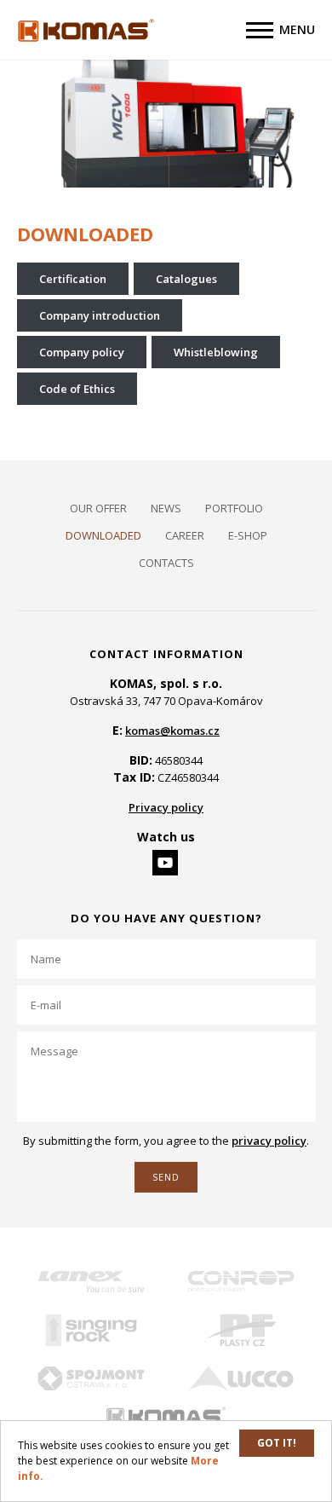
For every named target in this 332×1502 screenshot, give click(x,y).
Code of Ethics (77, 388)
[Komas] (166, 1416)
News (166, 508)
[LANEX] (92, 1282)
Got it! (276, 1443)
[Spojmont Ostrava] (92, 1379)
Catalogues (186, 278)
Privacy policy (166, 807)
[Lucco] (241, 1379)
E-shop (247, 535)
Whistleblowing (216, 352)
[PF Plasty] (241, 1330)
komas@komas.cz (172, 730)
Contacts (166, 562)
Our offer (98, 508)
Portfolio (234, 508)
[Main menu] (259, 30)
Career (184, 535)
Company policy (81, 352)
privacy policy (269, 1140)
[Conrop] (241, 1282)
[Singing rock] (92, 1330)
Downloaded (103, 535)
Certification (72, 278)
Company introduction (99, 315)
